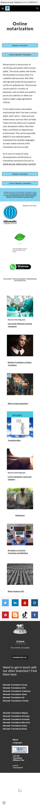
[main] (20, 26)
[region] (20, 2)
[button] (2, 8)
